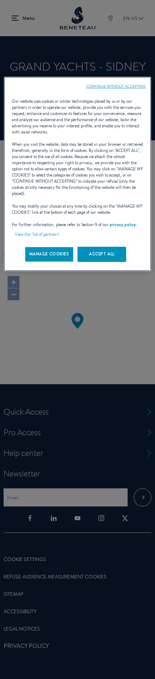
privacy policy (123, 225)
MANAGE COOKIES (49, 254)
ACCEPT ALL (102, 254)
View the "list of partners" (37, 234)
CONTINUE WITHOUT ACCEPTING (116, 86)
